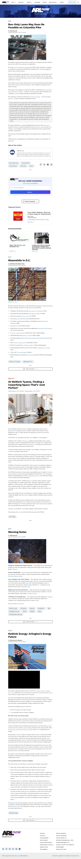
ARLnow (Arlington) (61, 833)
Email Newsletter (44, 837)
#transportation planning (15, 614)
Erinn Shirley (21, 603)
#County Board (13, 166)
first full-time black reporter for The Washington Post (35, 338)
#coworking (12, 516)
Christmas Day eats (15, 325)
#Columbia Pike (25, 163)
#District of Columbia (14, 361)
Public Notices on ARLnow (46, 844)
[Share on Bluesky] (48, 164)
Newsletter (37, 2)
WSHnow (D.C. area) (61, 849)
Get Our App (72, 2)
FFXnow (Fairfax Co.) (61, 837)
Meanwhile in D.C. (19, 260)
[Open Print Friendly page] (51, 164)
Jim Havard (14, 301)
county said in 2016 (41, 127)
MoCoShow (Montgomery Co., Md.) (64, 840)
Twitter (36, 600)
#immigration (41, 608)
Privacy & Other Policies (46, 842)
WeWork (12, 430)
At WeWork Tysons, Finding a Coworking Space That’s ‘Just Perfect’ (26, 384)
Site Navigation (43, 849)
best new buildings (22, 352)
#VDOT (31, 166)
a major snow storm (26, 316)
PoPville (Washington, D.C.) (62, 842)
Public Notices (52, 2)
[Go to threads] (16, 849)
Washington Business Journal (15, 576)
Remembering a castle (16, 318)
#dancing (32, 608)
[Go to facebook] (6, 849)
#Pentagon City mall (14, 611)
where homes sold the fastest (44, 328)
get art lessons (30, 355)
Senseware (25, 441)
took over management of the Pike (21, 67)
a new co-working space (19, 342)
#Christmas (23, 608)
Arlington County (32, 593)
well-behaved (40, 311)
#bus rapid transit (13, 163)
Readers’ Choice (44, 847)
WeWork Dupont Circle (33, 475)
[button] (48, 425)
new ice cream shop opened (18, 333)
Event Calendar (44, 840)
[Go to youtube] (13, 849)
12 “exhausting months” (27, 345)
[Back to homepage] (5, 2)
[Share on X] (44, 164)
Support (62, 2)
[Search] (78, 2)
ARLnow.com (13, 31)
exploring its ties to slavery (44, 347)
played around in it (32, 313)
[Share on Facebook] (41, 164)
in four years (31, 311)
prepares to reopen (26, 335)
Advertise (20, 2)
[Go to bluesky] (19, 849)
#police (25, 611)
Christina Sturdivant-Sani (17, 263)
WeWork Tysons (31, 444)
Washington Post (26, 586)
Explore (29, 2)
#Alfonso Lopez (13, 608)
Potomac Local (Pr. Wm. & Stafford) (65, 844)
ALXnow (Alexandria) (61, 835)
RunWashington (60, 847)
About (12, 2)
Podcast (45, 2)
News (9, 21)
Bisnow (15, 569)
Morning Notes (17, 532)
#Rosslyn (32, 611)
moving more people (35, 96)
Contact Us (42, 835)
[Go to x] (3, 849)
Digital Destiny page (14, 806)
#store (39, 611)
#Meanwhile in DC (27, 361)
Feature (10, 630)
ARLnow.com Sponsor (16, 640)
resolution (17, 93)
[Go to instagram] (10, 849)
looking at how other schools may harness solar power (20, 729)
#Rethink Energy (13, 813)
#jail (49, 608)
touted (45, 125)
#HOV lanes (23, 166)
